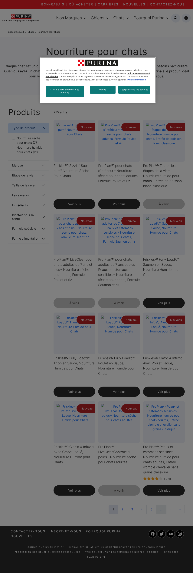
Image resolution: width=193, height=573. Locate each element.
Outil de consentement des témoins (65, 91)
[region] (98, 80)
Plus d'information (136, 79)
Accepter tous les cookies (134, 89)
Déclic (102, 89)
